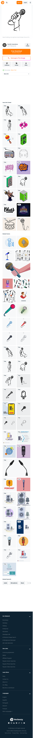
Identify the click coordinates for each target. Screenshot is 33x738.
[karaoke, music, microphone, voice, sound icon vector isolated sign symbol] (9, 631)
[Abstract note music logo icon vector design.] (9, 153)
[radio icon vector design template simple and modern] (9, 196)
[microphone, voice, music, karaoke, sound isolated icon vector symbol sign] (9, 702)
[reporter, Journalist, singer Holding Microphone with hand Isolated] (16, 411)
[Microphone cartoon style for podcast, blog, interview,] (22, 382)
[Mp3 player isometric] (9, 181)
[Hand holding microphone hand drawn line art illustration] (9, 111)
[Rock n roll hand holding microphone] (9, 280)
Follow (27, 46)
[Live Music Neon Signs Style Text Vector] (9, 323)
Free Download (16, 51)
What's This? (13, 70)
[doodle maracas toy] (9, 167)
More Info (6, 74)
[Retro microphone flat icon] (9, 383)
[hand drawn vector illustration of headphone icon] (9, 210)
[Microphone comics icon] (9, 490)
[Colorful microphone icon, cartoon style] (9, 476)
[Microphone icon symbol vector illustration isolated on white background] (9, 504)
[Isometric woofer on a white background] (9, 252)
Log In (25, 2)
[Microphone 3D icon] (8, 425)
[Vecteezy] (2, 2)
